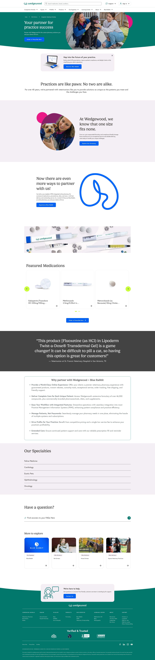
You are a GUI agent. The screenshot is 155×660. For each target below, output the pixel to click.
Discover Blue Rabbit (72, 66)
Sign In (125, 3)
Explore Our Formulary (89, 143)
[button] (76, 311)
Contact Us (69, 596)
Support (110, 3)
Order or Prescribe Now (34, 39)
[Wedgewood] (33, 3)
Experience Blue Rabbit (46, 205)
